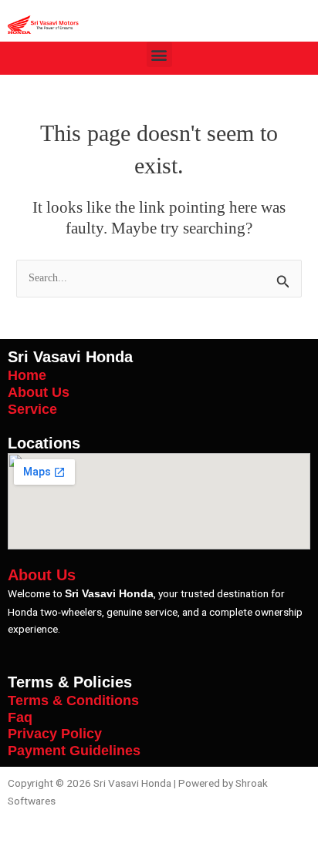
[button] (159, 54)
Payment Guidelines (74, 750)
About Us (38, 392)
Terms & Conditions (73, 700)
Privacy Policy (55, 733)
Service (32, 409)
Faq (20, 717)
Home (27, 375)
